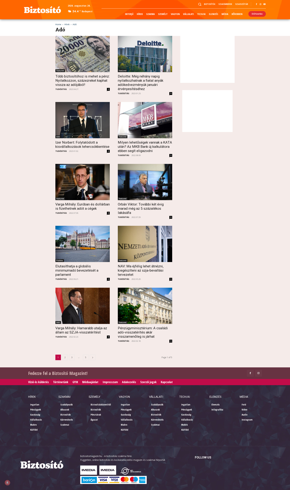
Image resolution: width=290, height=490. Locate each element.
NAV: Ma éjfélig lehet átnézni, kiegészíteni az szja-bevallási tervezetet (140, 270)
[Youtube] (264, 4)
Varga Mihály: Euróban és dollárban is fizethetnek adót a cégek (82, 206)
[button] (200, 4)
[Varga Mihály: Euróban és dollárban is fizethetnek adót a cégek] (82, 182)
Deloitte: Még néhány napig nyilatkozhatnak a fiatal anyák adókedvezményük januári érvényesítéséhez (140, 82)
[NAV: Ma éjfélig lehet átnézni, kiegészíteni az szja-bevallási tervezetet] (145, 244)
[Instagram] (260, 4)
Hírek (66, 24)
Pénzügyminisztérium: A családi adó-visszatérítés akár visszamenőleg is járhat (143, 332)
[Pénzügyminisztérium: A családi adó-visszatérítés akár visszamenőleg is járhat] (145, 306)
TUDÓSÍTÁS (61, 89)
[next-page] (92, 357)
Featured (60, 70)
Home (58, 24)
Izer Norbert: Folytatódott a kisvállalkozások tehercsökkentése (82, 144)
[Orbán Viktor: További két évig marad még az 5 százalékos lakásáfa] (145, 182)
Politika (59, 260)
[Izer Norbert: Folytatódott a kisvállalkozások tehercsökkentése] (82, 120)
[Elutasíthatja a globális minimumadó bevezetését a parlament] (82, 244)
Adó (58, 137)
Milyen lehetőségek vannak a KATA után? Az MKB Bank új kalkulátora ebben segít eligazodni (145, 146)
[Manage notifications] (7, 482)
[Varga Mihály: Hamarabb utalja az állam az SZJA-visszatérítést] (82, 306)
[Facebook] (256, 4)
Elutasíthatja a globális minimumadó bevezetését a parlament (76, 270)
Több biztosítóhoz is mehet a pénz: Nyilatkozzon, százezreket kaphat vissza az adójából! (82, 80)
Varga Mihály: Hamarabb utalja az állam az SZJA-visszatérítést (81, 330)
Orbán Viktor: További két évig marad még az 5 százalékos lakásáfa (141, 208)
